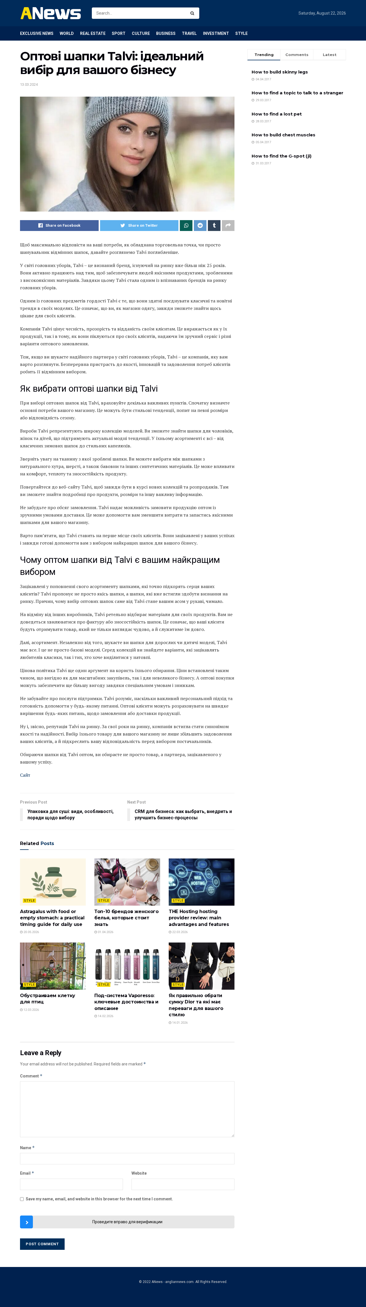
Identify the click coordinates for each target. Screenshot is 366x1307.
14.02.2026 (105, 1016)
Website (139, 1173)
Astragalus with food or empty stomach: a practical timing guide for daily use (52, 918)
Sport (119, 33)
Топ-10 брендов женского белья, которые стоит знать (126, 918)
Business (166, 33)
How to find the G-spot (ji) (281, 156)
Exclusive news (36, 33)
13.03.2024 (29, 84)
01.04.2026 (105, 932)
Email (27, 1173)
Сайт (25, 775)
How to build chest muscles (283, 135)
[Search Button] (193, 13)
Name (27, 1147)
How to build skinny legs (280, 72)
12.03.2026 (31, 1010)
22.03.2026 (179, 932)
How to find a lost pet (277, 114)
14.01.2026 (179, 1023)
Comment (31, 1076)
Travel (189, 33)
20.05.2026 (31, 932)
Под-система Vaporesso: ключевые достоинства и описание (126, 1002)
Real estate (93, 33)
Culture (141, 33)
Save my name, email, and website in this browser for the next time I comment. (99, 1199)
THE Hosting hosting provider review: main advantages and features (199, 918)
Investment (216, 33)
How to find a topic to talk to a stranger (297, 92)
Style (241, 33)
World (67, 33)
